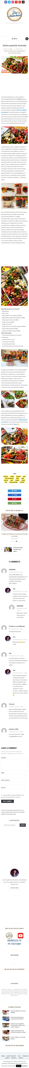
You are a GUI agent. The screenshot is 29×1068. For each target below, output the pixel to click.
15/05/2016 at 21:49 (14, 706)
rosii (22, 478)
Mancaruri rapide (15, 51)
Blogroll (14, 1058)
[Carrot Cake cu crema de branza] (14, 522)
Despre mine (14, 888)
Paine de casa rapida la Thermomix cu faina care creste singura (18, 1025)
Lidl (19, 99)
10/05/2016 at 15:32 (18, 673)
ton (6, 482)
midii (24, 476)
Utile (19, 1056)
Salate (19, 53)
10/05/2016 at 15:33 (18, 591)
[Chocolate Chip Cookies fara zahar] (8, 549)
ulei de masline (13, 482)
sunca (23, 480)
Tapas (15, 424)
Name (2, 773)
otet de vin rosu (9, 478)
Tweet (15, 490)
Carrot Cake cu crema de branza (14, 534)
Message (3, 757)
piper (17, 478)
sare (11, 480)
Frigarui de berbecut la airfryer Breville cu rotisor (18, 1031)
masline (18, 476)
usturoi (22, 482)
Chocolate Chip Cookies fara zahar (18, 549)
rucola (6, 480)
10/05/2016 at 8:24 (14, 572)
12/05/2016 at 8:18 (21, 608)
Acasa (3, 1056)
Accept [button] (18, 1065)
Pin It (15, 499)
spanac (17, 480)
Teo (11, 49)
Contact (20, 1058)
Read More (24, 1066)
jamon (12, 476)
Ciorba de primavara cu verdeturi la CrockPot (17, 1018)
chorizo (6, 476)
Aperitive (7, 51)
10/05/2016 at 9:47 (14, 629)
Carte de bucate (11, 1056)
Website (3, 787)
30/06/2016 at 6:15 (14, 731)
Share (15, 495)
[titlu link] (14, 938)
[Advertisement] (14, 30)
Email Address (5, 780)
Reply (21, 572)
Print (15, 503)
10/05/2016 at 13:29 (14, 655)
